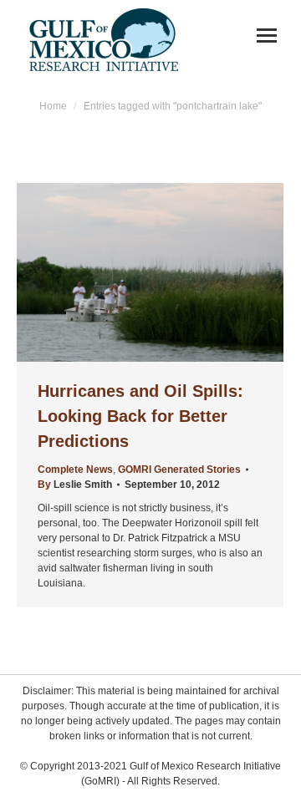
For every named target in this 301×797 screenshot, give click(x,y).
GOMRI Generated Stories (179, 469)
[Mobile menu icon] (266, 35)
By (75, 484)
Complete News (75, 469)
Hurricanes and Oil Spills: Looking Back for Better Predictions (140, 416)
